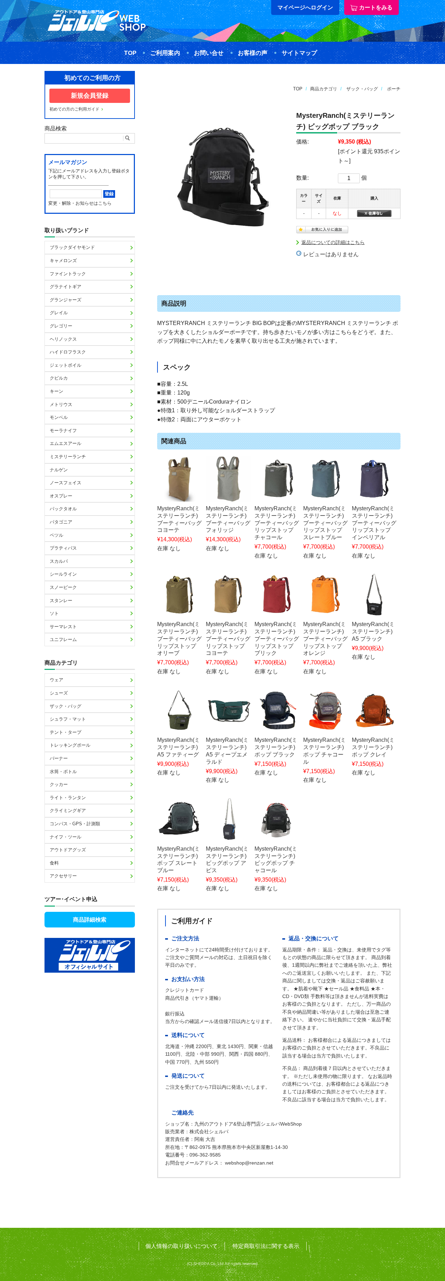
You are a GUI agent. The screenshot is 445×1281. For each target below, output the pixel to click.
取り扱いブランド (66, 230)
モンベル (59, 417)
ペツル (56, 535)
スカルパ (59, 561)
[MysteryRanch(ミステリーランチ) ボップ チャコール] (325, 710)
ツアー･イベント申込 (70, 899)
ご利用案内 (165, 53)
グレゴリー (61, 326)
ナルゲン (59, 469)
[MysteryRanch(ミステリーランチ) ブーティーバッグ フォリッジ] (228, 479)
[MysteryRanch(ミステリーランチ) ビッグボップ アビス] (228, 819)
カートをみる (376, 7)
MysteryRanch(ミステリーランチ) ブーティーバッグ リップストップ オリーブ (179, 638)
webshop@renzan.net (249, 1163)
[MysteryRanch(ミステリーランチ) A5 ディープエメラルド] (228, 710)
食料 (54, 863)
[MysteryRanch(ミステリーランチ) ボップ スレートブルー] (179, 819)
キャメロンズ (63, 260)
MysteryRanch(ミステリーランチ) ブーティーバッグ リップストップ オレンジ (325, 638)
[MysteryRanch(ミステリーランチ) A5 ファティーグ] (179, 710)
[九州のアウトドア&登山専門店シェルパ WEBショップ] (96, 31)
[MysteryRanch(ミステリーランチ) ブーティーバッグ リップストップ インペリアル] (374, 479)
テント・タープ (65, 732)
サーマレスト (63, 626)
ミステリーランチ (68, 456)
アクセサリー (63, 875)
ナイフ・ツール (65, 837)
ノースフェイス (65, 482)
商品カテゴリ (323, 88)
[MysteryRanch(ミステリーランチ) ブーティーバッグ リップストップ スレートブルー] (325, 479)
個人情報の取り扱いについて (181, 1246)
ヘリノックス (63, 339)
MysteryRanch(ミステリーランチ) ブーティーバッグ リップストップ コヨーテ (228, 638)
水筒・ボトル (63, 771)
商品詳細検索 (89, 920)
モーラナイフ (63, 430)
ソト (54, 613)
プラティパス (63, 548)
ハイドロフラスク (68, 352)
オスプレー (61, 495)
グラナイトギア (65, 286)
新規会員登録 (89, 95)
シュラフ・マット (68, 719)
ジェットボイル (65, 365)
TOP (130, 53)
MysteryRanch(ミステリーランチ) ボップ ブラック (275, 747)
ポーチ (393, 88)
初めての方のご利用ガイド (74, 109)
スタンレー (61, 600)
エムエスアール (65, 443)
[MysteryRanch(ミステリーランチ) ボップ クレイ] (374, 710)
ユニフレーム (63, 639)
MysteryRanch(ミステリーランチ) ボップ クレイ (373, 747)
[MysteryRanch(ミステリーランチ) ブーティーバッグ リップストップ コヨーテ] (228, 594)
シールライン (63, 574)
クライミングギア (68, 810)
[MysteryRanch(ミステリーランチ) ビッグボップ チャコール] (277, 819)
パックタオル (63, 508)
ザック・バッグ (362, 88)
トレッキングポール (70, 745)
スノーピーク (63, 587)
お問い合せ (209, 53)
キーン (56, 391)
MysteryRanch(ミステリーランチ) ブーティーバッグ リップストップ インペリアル (374, 522)
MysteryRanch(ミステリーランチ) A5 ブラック (373, 631)
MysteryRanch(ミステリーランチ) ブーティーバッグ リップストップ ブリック (276, 638)
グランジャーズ (65, 299)
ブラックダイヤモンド (72, 247)
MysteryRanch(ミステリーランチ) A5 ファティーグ (178, 747)
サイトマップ (299, 53)
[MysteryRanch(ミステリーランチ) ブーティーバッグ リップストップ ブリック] (277, 594)
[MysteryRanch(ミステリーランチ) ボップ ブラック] (277, 710)
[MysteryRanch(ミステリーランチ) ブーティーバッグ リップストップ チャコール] (277, 479)
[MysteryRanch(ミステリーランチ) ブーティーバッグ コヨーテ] (179, 479)
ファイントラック (68, 273)
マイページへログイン (305, 7)
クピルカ (59, 378)
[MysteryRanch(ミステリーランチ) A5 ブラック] (374, 594)
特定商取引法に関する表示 (266, 1246)
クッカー (59, 784)
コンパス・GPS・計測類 (75, 823)
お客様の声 (253, 53)
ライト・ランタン (68, 797)
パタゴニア (61, 522)
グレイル (59, 312)
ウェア (56, 679)
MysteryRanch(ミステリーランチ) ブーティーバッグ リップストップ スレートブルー (325, 522)
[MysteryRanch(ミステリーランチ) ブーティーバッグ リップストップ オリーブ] (179, 594)
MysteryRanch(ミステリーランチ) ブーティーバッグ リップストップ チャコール (276, 522)
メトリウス (61, 404)
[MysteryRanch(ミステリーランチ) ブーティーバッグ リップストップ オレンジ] (325, 594)
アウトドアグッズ (68, 849)
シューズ (59, 693)
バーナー (59, 758)
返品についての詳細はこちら (333, 242)
